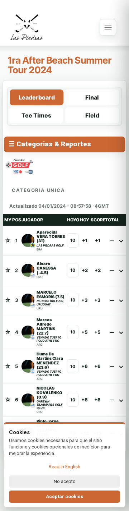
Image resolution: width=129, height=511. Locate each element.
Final (92, 97)
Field (92, 115)
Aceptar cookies (64, 496)
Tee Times (36, 115)
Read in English (64, 466)
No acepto (65, 481)
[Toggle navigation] (108, 27)
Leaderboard (37, 97)
